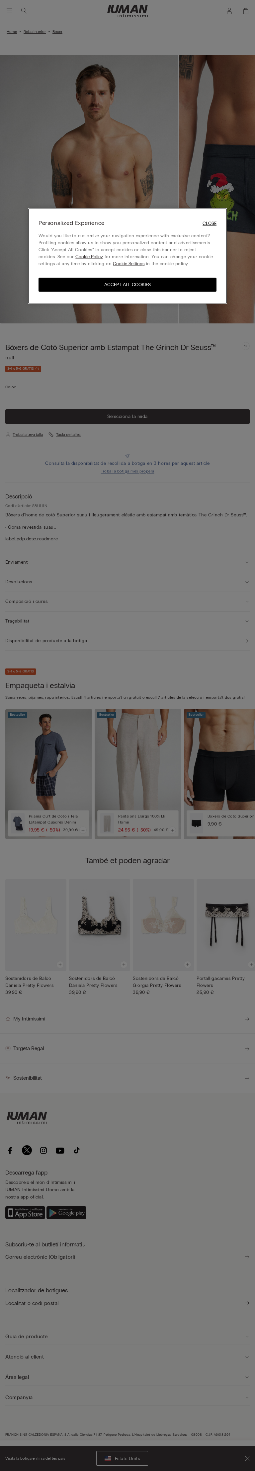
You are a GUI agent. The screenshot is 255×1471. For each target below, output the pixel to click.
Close (209, 223)
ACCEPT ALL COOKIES (127, 284)
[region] (127, 256)
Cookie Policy (89, 257)
